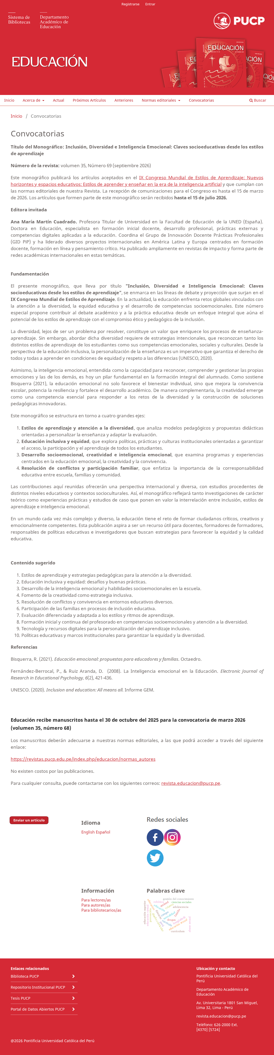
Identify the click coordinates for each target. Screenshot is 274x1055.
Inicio (9, 100)
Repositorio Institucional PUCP (38, 987)
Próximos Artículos (89, 100)
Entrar (150, 4)
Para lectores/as (96, 900)
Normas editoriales (159, 100)
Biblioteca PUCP (25, 976)
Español (103, 832)
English (88, 832)
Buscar (259, 100)
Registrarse (130, 4)
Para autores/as (95, 905)
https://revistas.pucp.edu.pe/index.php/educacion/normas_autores (83, 759)
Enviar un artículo (29, 820)
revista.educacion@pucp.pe (190, 783)
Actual (58, 100)
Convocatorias (201, 100)
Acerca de (32, 100)
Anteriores (124, 100)
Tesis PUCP (20, 998)
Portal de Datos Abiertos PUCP (37, 1009)
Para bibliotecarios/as (101, 910)
